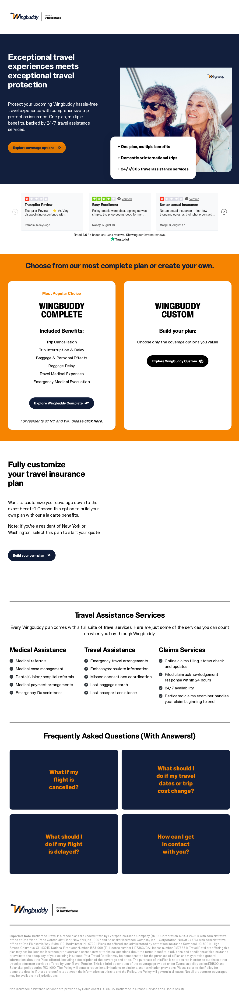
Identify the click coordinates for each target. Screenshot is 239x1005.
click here (93, 420)
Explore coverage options (34, 147)
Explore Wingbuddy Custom (174, 361)
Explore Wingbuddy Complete (58, 403)
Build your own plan (28, 555)
